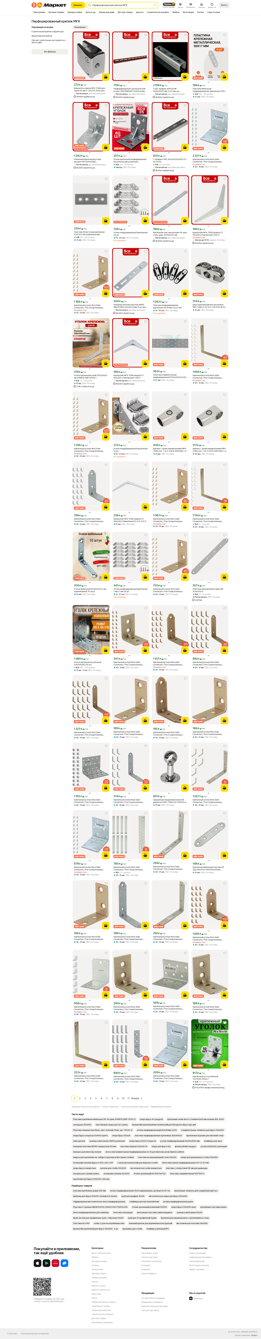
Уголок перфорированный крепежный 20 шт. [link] (130, 233)
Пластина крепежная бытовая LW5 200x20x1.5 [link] (208, 590)
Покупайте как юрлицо (151, 1261)
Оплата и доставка (149, 1257)
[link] (104, 1119)
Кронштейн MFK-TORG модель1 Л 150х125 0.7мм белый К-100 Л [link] (208, 233)
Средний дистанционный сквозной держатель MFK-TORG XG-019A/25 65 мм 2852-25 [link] (170, 801)
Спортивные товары (101, 1306)
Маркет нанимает (197, 1269)
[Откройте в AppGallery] (55, 1266)
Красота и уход (98, 1286)
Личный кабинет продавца (153, 1298)
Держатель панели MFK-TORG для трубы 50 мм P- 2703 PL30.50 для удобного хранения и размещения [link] (89, 89)
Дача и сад (96, 1294)
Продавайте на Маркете (152, 1302)
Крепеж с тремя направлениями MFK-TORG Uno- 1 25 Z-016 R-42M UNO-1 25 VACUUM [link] (170, 450)
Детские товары (99, 1318)
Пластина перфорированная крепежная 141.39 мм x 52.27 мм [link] (167, 306)
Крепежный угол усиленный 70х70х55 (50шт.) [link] (205, 1077)
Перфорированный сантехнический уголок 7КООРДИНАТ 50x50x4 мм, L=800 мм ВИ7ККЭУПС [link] (129, 90)
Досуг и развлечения (101, 1253)
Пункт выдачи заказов (199, 1265)
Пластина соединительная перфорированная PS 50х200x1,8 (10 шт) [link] (169, 376)
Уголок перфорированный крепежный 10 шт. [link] (130, 450)
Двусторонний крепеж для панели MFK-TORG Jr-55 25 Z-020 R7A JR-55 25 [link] (209, 306)
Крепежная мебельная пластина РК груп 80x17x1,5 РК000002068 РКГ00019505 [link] (208, 868)
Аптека (95, 1282)
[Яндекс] (254, 1335)
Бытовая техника (99, 1261)
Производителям (197, 1261)
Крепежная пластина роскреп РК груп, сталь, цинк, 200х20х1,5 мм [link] (170, 233)
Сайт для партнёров (150, 1310)
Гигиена (95, 1265)
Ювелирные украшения (102, 1322)
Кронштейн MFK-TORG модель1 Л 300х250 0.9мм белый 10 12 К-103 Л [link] (130, 520)
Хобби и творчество (101, 1290)
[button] (81, 27)
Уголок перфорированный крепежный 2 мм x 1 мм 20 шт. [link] (130, 590)
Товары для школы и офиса (103, 1302)
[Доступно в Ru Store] (64, 1266)
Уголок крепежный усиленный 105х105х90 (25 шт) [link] (87, 663)
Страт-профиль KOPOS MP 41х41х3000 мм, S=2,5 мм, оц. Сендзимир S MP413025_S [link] (166, 90)
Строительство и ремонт (103, 1314)
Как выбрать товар (149, 1253)
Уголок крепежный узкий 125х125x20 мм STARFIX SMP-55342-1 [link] (90, 376)
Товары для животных (101, 1310)
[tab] (39, 12)
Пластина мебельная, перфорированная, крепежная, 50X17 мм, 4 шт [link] (209, 90)
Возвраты (145, 1269)
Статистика (12, 1333)
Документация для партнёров (154, 1306)
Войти (224, 5)
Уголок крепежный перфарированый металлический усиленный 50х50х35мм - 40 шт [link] (130, 160)
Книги (94, 1298)
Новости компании (197, 1253)
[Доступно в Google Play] (46, 1266)
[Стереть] (155, 5)
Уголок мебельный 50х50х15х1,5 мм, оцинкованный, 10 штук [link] (90, 590)
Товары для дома (99, 1277)
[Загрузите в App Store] (37, 1266)
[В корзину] (106, 77)
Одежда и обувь (99, 1273)
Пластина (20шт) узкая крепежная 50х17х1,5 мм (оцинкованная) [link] (89, 233)
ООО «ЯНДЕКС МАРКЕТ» (247, 1332)
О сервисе (146, 1265)
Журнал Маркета (148, 1273)
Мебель (95, 1257)
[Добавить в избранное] (106, 35)
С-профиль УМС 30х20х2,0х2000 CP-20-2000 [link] (170, 160)
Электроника (97, 1269)
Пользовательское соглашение (35, 1333)
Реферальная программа (200, 1257)
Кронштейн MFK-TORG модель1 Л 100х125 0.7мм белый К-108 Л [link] (129, 376)
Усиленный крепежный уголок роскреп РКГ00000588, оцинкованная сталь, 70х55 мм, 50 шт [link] (90, 160)
